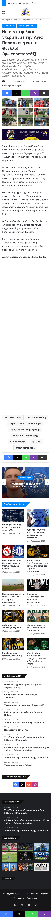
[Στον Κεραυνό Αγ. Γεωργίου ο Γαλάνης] (13, 644)
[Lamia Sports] (25, 12)
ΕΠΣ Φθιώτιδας (37, 417)
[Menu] (3, 13)
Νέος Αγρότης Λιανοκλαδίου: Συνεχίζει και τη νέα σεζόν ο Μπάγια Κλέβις (36, 658)
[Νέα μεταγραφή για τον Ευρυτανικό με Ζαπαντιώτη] (38, 616)
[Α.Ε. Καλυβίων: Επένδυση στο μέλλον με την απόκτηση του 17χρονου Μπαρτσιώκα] (38, 551)
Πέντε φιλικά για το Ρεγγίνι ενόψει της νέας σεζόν (11, 527)
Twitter (7, 878)
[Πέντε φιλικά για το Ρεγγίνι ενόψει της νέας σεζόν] (13, 515)
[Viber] (34, 93)
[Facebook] (7, 93)
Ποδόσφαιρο (18, 441)
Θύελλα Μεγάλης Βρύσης (26, 429)
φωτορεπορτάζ (26, 447)
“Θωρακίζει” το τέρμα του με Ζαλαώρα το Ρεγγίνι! (25, 485)
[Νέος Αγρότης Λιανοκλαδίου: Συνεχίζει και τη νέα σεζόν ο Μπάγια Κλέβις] (38, 644)
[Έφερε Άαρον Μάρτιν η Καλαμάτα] (25, 856)
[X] (16, 93)
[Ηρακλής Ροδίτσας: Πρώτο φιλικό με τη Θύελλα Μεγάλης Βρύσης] (13, 551)
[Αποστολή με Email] (44, 93)
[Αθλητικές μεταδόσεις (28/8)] (41, 856)
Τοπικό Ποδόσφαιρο (21, 19)
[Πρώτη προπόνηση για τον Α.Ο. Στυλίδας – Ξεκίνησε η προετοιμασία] (13, 585)
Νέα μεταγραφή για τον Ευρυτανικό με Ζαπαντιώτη (36, 627)
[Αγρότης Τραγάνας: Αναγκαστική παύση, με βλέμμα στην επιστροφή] (38, 518)
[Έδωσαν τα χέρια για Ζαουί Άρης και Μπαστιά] (41, 847)
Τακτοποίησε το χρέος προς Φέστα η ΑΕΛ (25, 3)
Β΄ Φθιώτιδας (37, 19)
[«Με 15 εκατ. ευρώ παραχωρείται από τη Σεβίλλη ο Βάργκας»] (41, 867)
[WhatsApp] (25, 93)
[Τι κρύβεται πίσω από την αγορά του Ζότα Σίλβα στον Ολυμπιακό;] (9, 847)
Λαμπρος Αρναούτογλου (15, 81)
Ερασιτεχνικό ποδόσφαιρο (26, 423)
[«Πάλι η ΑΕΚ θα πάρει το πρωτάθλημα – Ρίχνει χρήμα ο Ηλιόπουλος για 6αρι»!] (25, 847)
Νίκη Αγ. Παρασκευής (26, 435)
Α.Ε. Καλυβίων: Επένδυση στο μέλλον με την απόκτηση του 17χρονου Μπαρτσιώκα (37, 565)
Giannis (44, 894)
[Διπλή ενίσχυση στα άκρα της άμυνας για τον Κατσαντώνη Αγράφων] (9, 867)
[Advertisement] (25, 384)
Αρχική (7, 19)
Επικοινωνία (32, 898)
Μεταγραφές (25, 478)
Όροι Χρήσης (19, 898)
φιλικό (36, 441)
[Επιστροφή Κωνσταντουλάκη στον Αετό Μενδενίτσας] (38, 585)
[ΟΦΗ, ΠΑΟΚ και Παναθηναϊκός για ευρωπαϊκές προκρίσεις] (25, 867)
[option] (25, 482)
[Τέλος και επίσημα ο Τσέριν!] (9, 857)
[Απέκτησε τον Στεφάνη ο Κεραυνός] (13, 616)
